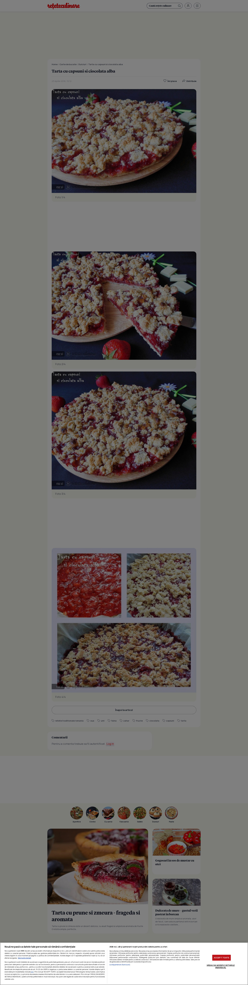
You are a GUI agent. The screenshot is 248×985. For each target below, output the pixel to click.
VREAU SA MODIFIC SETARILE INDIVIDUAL (221, 966)
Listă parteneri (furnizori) (120, 964)
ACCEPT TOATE (221, 957)
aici (32, 972)
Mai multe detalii (24, 958)
